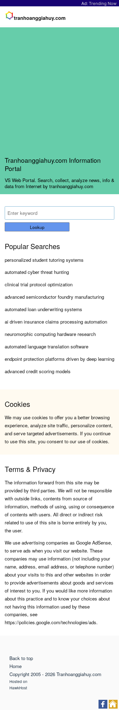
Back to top (21, 658)
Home (15, 666)
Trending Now (103, 3)
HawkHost (18, 687)
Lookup (37, 227)
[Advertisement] (59, 94)
